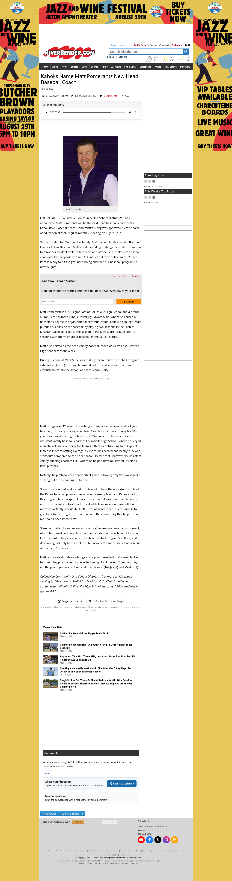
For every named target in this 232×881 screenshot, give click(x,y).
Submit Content (159, 45)
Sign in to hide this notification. (125, 276)
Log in (110, 56)
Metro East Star (111, 855)
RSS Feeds (146, 851)
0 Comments (110, 95)
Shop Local (130, 66)
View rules (46, 773)
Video (55, 66)
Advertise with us (120, 45)
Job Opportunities (79, 851)
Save (127, 95)
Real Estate (171, 66)
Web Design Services (110, 851)
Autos (158, 66)
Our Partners (94, 851)
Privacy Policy (166, 851)
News (65, 66)
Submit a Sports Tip (72, 813)
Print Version (49, 813)
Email (112, 822)
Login (106, 822)
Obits (84, 66)
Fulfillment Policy (180, 851)
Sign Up (123, 56)
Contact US (125, 851)
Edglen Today (125, 855)
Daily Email (140, 45)
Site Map (136, 851)
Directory (185, 66)
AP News (116, 66)
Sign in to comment (123, 783)
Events (94, 66)
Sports (74, 66)
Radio (187, 45)
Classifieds (145, 66)
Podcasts (177, 45)
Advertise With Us (62, 851)
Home (45, 66)
